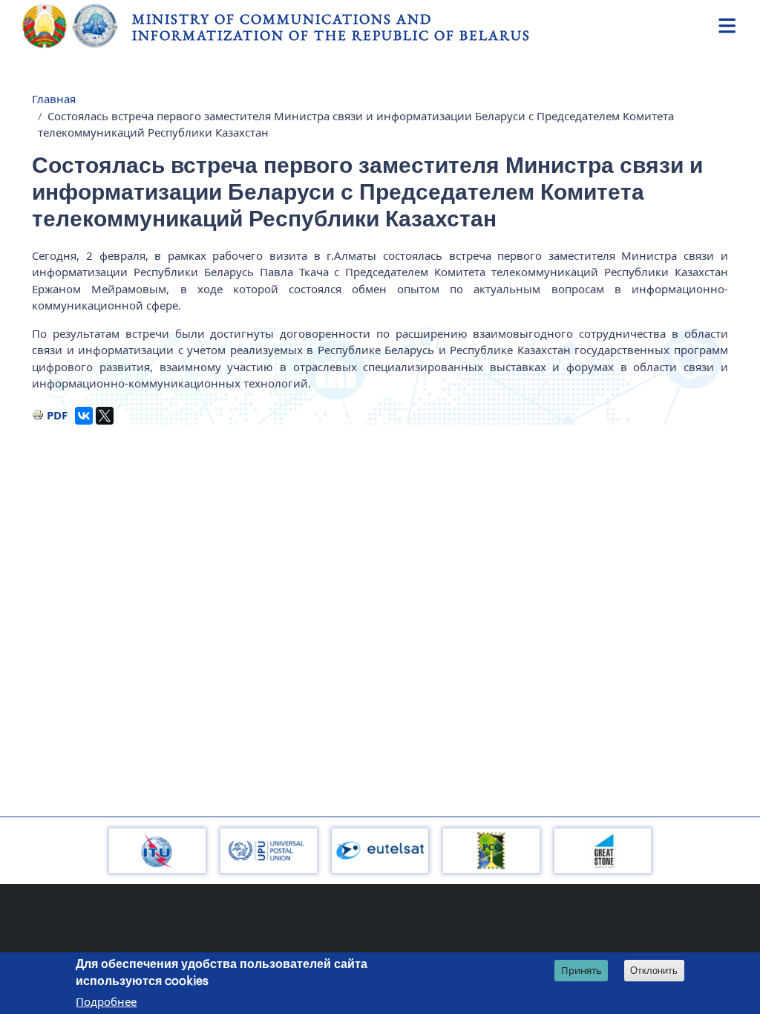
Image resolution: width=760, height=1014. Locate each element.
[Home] (77, 26)
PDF (57, 415)
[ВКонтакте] (84, 416)
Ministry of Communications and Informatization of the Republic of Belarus (331, 27)
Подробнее (106, 1001)
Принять (581, 970)
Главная (54, 98)
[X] (105, 416)
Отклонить (654, 970)
